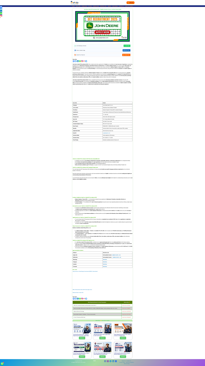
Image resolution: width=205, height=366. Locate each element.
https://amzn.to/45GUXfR (126, 311)
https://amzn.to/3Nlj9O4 (126, 308)
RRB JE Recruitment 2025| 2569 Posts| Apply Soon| (82, 289)
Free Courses (115, 6)
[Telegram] (86, 61)
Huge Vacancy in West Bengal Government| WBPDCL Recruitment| (85, 271)
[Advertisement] (102, 93)
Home (73, 6)
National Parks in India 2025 (78, 292)
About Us (124, 360)
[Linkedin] (78, 61)
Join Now (127, 45)
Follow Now (127, 50)
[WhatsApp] (116, 361)
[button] (130, 2)
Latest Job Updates (129, 6)
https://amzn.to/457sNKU (126, 314)
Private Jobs (84, 6)
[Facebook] (74, 61)
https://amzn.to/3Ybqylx (126, 305)
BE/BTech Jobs (103, 6)
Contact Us (121, 6)
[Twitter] (76, 61)
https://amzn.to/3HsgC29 (126, 317)
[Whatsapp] (80, 61)
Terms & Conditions (130, 362)
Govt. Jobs (78, 6)
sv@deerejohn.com (106, 133)
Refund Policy (127, 363)
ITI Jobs (90, 6)
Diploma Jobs (96, 6)
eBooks (109, 6)
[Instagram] (82, 61)
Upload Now (126, 54)
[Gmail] (84, 61)
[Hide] (0, 17)
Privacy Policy (122, 362)
